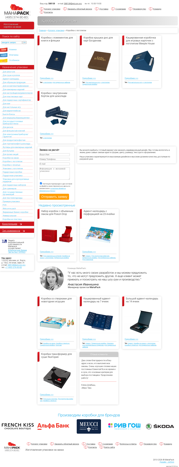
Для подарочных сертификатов (17, 100)
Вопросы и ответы (128, 444)
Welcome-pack (9, 208)
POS (4, 205)
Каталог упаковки (52, 9)
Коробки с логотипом (12, 161)
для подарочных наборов (61, 82)
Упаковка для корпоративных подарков (97, 344)
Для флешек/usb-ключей (14, 131)
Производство (139, 9)
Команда (157, 9)
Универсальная (9, 216)
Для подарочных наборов (14, 185)
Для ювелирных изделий (13, 89)
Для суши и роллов (11, 75)
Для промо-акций (10, 154)
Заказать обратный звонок (79, 9)
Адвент (88, 256)
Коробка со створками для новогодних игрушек (56, 300)
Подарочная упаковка (12, 175)
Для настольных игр (12, 107)
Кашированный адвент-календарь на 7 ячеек (97, 300)
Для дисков (8, 127)
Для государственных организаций (13, 193)
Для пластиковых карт (13, 96)
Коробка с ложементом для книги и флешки (57, 39)
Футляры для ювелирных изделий (17, 147)
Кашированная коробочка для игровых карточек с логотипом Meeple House (141, 40)
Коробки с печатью (11, 165)
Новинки (13, 49)
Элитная (59, 345)
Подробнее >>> (46, 78)
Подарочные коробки (12, 172)
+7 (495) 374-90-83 (13, 267)
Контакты (48, 12)
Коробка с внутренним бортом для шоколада (54, 94)
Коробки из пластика (12, 219)
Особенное (14, 60)
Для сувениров (9, 188)
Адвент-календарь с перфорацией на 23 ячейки (99, 212)
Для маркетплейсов (12, 111)
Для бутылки (8, 151)
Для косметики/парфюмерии (16, 86)
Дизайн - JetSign (167, 462)
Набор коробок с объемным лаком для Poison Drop (57, 212)
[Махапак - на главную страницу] (17, 12)
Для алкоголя (9, 72)
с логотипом (47, 82)
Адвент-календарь (11, 79)
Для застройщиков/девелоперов (18, 93)
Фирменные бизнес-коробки (15, 212)
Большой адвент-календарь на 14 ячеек (142, 300)
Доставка (103, 9)
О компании (120, 9)
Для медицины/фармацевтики (16, 118)
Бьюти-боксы (9, 114)
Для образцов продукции (14, 82)
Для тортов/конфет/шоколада (16, 144)
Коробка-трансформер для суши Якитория (56, 355)
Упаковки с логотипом (13, 168)
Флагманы (13, 55)
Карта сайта (109, 447)
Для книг (6, 103)
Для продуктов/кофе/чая (14, 140)
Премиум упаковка (11, 201)
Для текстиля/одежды (12, 198)
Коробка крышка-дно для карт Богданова (98, 39)
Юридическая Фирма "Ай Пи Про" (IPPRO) (17, 251)
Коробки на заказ (11, 158)
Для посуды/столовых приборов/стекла (13, 122)
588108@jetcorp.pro (16, 265)
